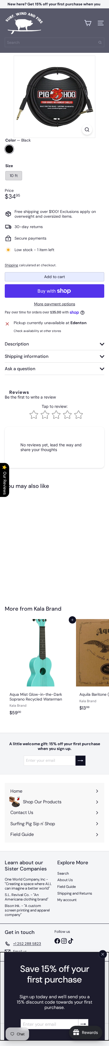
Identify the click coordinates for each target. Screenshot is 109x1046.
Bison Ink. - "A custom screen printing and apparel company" (27, 910)
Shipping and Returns (74, 893)
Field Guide (66, 886)
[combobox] (54, 42)
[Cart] (87, 23)
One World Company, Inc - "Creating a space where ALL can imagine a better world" (28, 883)
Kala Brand (47, 608)
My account (67, 899)
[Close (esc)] (103, 954)
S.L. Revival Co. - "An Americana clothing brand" (26, 897)
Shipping (11, 265)
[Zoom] (87, 129)
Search (63, 873)
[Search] (100, 42)
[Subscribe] (83, 1024)
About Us (65, 879)
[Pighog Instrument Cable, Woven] (39, 543)
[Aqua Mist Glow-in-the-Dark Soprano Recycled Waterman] (39, 669)
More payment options (54, 304)
